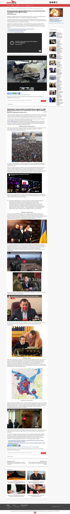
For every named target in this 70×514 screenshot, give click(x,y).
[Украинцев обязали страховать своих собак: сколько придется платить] (36, 493)
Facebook (52, 2)
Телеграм (54, 2)
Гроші (22, 5)
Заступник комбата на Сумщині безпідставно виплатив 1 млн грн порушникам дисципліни (59, 72)
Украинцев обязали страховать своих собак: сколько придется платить (36, 496)
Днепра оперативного (19, 31)
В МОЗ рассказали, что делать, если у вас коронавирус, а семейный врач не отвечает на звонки (16, 463)
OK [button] (35, 512)
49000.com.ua (13, 121)
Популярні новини (53, 29)
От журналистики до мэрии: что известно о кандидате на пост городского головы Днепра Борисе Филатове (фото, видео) (26, 441)
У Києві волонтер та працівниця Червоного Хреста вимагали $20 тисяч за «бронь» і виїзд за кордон (60, 51)
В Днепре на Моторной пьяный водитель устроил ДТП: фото (21, 29)
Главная (8, 8)
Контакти (23, 506)
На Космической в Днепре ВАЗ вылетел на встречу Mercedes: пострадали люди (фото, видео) (37, 463)
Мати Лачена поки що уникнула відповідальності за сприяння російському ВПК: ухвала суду (16, 496)
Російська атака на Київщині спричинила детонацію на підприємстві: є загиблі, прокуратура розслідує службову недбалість (55, 20)
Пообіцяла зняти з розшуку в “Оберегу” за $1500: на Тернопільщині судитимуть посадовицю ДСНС (59, 87)
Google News (56, 2)
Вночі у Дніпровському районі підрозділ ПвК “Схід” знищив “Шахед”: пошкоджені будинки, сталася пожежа (16, 482)
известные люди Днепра (33, 447)
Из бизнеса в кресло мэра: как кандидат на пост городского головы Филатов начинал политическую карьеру (26, 443)
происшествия (26, 94)
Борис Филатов (24, 447)
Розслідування (27, 5)
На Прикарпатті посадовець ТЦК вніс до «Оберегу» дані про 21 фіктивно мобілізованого (60, 35)
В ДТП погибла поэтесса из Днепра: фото (17, 30)
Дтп (22, 94)
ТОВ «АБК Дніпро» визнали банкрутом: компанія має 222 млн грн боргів (60, 57)
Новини (12, 5)
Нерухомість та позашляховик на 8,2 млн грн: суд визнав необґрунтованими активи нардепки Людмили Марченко (60, 102)
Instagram (50, 2)
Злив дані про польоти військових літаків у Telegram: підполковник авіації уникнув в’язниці (59, 79)
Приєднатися (43, 453)
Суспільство (18, 5)
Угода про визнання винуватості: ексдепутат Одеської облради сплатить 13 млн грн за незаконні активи (36, 482)
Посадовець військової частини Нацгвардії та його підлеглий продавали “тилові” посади (59, 65)
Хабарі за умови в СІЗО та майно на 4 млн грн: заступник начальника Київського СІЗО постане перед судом (60, 94)
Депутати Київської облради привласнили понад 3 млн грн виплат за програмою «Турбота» (59, 43)
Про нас (8, 5)
